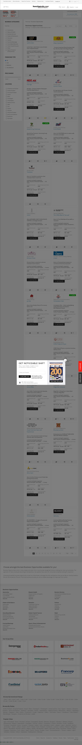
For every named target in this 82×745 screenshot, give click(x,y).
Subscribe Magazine (56, 381)
